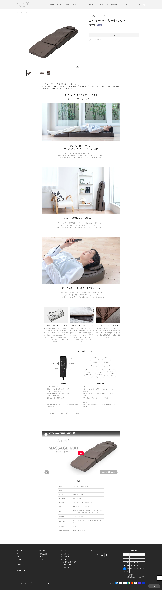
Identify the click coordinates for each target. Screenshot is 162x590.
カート (142, 4)
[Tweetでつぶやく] (98, 39)
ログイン (133, 4)
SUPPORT (90, 4)
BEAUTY (52, 4)
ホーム (18, 12)
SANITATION (75, 4)
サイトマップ (65, 567)
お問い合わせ (65, 556)
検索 (127, 4)
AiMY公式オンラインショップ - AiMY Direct (101, 16)
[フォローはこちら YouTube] (102, 555)
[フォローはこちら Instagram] (97, 555)
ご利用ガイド (43, 559)
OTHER (83, 4)
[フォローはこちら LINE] (106, 555)
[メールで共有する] (100, 39)
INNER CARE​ (20, 567)
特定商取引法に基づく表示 (68, 562)
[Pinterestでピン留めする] (95, 39)
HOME (67, 4)
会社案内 (63, 559)
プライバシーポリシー (67, 565)
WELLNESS (60, 4)
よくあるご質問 (65, 554)
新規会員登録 (43, 554)
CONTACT (101, 4)
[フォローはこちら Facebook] (93, 555)
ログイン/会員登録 (112, 4)
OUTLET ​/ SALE (21, 570)
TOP (46, 4)
